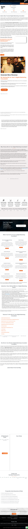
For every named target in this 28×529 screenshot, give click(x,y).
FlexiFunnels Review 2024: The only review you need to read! (19, 464)
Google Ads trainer (24, 168)
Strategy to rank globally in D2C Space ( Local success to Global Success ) (17, 448)
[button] (1, 212)
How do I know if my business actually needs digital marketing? (10, 496)
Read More (7, 248)
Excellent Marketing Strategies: (5, 332)
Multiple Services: (3, 330)
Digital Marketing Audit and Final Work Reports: (7, 324)
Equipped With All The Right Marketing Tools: (7, 327)
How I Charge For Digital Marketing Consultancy (7, 322)
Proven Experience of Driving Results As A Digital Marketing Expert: (10, 319)
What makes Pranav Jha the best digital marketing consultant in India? (10, 499)
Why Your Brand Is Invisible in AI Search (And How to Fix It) (9, 428)
